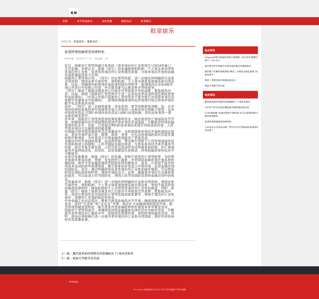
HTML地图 (180, 289)
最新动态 (92, 41)
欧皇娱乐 (162, 30)
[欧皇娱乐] (73, 15)
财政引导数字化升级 (86, 258)
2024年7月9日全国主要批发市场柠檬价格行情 (227, 107)
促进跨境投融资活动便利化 (84, 52)
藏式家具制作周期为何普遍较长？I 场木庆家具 (103, 253)
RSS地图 (170, 289)
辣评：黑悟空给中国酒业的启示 (220, 80)
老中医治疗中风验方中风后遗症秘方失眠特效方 (228, 66)
